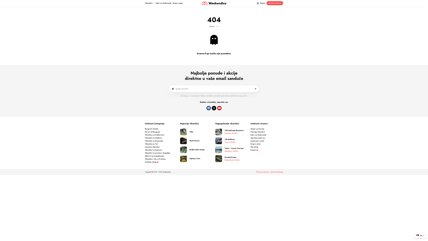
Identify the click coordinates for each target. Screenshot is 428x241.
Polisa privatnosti (262, 172)
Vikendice (148, 3)
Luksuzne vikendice (152, 147)
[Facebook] (208, 108)
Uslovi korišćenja (276, 172)
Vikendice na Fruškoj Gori (154, 135)
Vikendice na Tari (151, 144)
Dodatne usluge (151, 162)
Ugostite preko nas (258, 138)
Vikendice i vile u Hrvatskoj (155, 159)
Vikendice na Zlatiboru (153, 138)
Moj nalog (254, 147)
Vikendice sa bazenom (153, 150)
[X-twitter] (214, 108)
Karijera (254, 150)
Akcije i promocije (257, 129)
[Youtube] (219, 108)
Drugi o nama (178, 3)
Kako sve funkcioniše (163, 3)
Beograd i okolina (151, 129)
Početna (211, 26)
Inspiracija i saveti (257, 141)
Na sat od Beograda (152, 132)
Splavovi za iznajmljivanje (154, 156)
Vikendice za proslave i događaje (157, 153)
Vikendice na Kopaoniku (154, 141)
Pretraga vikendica (258, 132)
